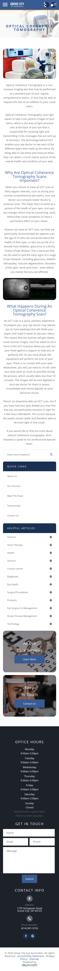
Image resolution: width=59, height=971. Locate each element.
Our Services (13, 486)
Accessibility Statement (30, 956)
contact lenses (15, 568)
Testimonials (13, 505)
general (11, 537)
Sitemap (34, 959)
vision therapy (15, 544)
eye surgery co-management (22, 608)
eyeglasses (12, 576)
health (10, 552)
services (11, 560)
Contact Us (13, 515)
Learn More (29, 659)
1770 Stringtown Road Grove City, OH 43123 (29, 909)
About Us (12, 476)
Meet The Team (15, 495)
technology (13, 623)
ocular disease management (22, 616)
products (12, 600)
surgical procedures (17, 592)
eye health (12, 584)
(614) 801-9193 (29, 928)
